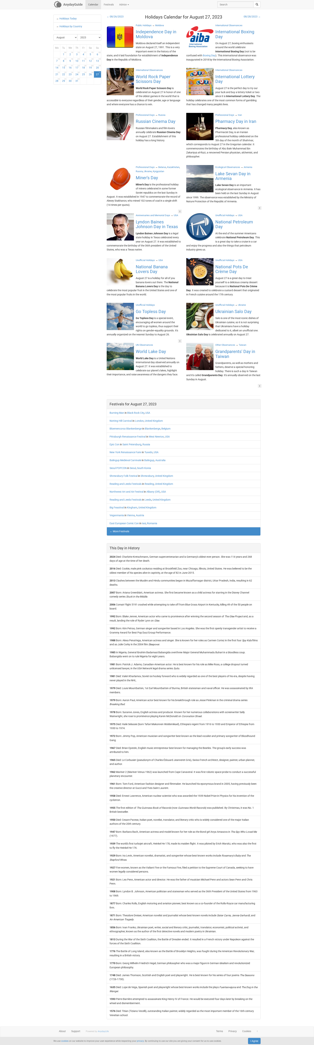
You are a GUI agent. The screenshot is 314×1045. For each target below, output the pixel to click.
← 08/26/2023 (115, 16)
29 (64, 80)
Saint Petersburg (131, 444)
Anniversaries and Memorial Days (153, 215)
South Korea (144, 468)
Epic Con (114, 444)
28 (57, 80)
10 (77, 60)
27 (98, 73)
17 (77, 67)
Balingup (149, 460)
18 (84, 67)
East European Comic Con (124, 523)
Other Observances (225, 345)
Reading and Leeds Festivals (126, 483)
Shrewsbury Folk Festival (124, 475)
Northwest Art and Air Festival (126, 491)
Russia (146, 444)
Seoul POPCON (118, 468)
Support (75, 1031)
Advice (123, 4)
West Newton (156, 436)
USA (147, 412)
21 (57, 73)
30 (71, 80)
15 (64, 67)
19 (91, 67)
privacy (140, 1041)
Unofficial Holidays (224, 215)
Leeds (148, 499)
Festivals (109, 4)
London (139, 420)
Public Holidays (144, 25)
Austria (140, 515)
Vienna (131, 515)
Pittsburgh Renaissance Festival (128, 436)
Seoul (133, 468)
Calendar (93, 4)
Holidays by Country (70, 26)
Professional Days (145, 115)
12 (91, 60)
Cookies (246, 1031)
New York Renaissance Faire (125, 452)
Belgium (165, 428)
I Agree (254, 1041)
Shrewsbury (147, 475)
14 (57, 67)
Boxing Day (209, 55)
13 (98, 60)
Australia (160, 460)
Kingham (132, 507)
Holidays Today (68, 18)
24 (77, 73)
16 (71, 67)
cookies (65, 1041)
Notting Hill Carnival (121, 420)
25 (84, 73)
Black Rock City (135, 412)
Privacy (232, 1031)
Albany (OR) (153, 491)
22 (64, 73)
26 (91, 73)
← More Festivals (119, 531)
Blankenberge (152, 428)
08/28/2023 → (252, 16)
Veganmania (117, 515)
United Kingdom (154, 420)
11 (84, 60)
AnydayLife (103, 1031)
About (62, 1031)
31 (77, 80)
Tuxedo (148, 452)
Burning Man (117, 412)
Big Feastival (117, 507)
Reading (149, 483)
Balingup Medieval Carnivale (125, 460)
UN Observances (144, 345)
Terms (219, 1031)
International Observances (228, 25)
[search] (257, 4)
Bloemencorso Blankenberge (126, 428)
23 (71, 73)
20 (98, 67)
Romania (152, 523)
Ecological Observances (227, 167)
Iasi (144, 523)
